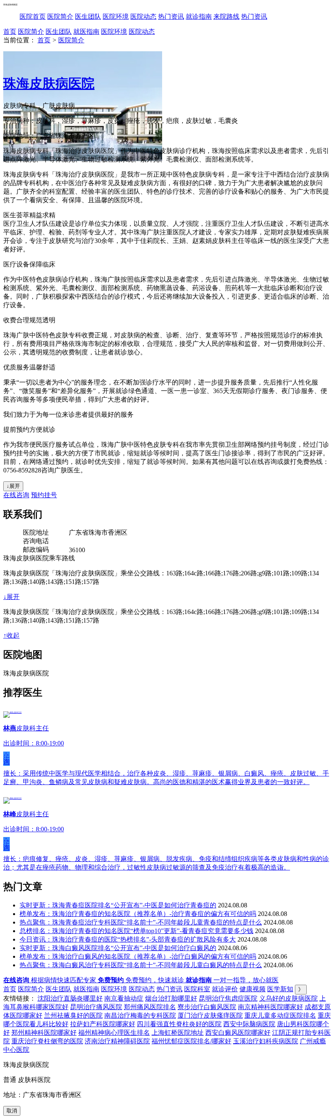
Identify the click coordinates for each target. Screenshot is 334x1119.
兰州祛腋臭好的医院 (73, 1015)
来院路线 (226, 16)
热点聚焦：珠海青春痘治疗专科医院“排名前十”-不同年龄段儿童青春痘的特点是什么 (141, 922)
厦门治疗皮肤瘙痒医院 (210, 1015)
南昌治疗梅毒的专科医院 (140, 1015)
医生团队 (88, 16)
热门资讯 (171, 16)
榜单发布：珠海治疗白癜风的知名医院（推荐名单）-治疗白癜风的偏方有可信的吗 (138, 956)
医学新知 (280, 989)
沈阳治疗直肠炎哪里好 (70, 998)
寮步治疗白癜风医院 (207, 1006)
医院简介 (60, 16)
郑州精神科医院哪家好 (44, 1032)
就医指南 (86, 31)
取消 (12, 1111)
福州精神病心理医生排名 (114, 1032)
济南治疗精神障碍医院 (117, 1041)
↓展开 (13, 486)
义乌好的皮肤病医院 (288, 998)
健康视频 (253, 989)
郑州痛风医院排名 (150, 1006)
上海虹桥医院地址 (178, 1032)
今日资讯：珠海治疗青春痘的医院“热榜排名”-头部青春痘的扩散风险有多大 (128, 939)
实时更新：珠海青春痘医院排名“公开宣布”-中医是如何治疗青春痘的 (118, 905)
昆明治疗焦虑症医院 (228, 998)
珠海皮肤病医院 (48, 83)
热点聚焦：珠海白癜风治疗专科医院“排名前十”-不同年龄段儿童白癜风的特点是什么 (141, 965)
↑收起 (11, 635)
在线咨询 (16, 495)
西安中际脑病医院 (249, 1024)
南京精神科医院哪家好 (270, 1006)
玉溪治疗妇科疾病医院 (265, 1041)
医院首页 (33, 16)
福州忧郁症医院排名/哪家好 (191, 1041)
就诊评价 (225, 989)
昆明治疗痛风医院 (96, 1006)
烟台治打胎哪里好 (171, 998)
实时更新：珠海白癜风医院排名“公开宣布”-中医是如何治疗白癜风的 (118, 947)
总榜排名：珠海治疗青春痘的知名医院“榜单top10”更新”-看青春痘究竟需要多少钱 (136, 930)
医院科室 (197, 989)
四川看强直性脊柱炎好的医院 (179, 1024)
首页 (9, 31)
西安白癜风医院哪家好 (237, 1032)
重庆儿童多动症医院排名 (280, 1015)
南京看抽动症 (123, 998)
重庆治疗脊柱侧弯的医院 (47, 1041)
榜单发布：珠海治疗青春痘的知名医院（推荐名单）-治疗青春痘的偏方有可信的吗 (138, 913)
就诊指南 (199, 16)
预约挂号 (44, 495)
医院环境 (116, 16)
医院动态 (143, 16)
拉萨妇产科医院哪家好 (102, 1024)
